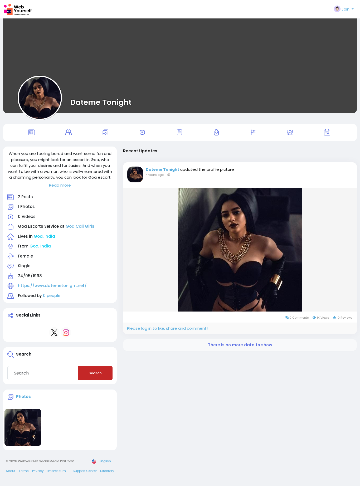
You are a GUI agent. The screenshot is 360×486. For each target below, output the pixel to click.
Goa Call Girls (80, 226)
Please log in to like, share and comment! (167, 328)
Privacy (38, 471)
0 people (51, 295)
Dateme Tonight (101, 102)
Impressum (56, 471)
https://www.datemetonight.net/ (52, 285)
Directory (107, 471)
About (10, 471)
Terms (24, 471)
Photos (23, 396)
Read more (60, 185)
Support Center (85, 471)
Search (95, 373)
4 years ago (155, 175)
